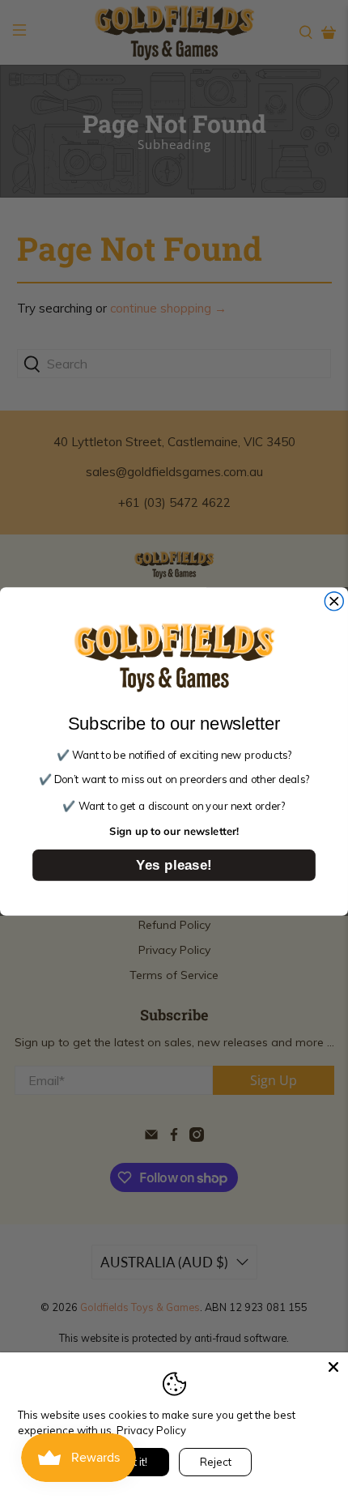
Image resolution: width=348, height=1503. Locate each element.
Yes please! (173, 864)
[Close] (333, 1367)
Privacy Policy (151, 1430)
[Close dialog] (334, 601)
